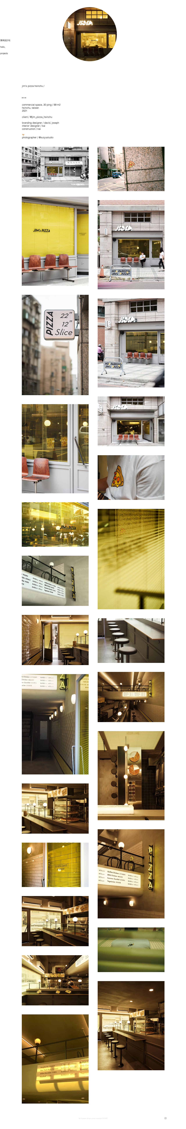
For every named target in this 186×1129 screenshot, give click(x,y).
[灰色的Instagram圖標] (165, 1118)
